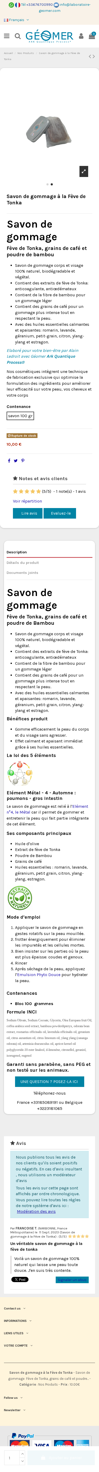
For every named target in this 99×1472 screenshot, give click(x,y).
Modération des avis (36, 1211)
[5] (38, 492)
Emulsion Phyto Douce (38, 974)
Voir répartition (27, 501)
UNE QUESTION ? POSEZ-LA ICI (49, 1081)
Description (17, 552)
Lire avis (28, 513)
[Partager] (9, 460)
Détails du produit (23, 562)
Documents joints (22, 572)
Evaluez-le (61, 513)
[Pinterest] (22, 460)
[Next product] (94, 56)
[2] (21, 492)
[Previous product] (91, 56)
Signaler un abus (72, 1280)
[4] (32, 492)
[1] (15, 492)
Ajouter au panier (65, 1457)
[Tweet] (16, 460)
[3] (27, 492)
